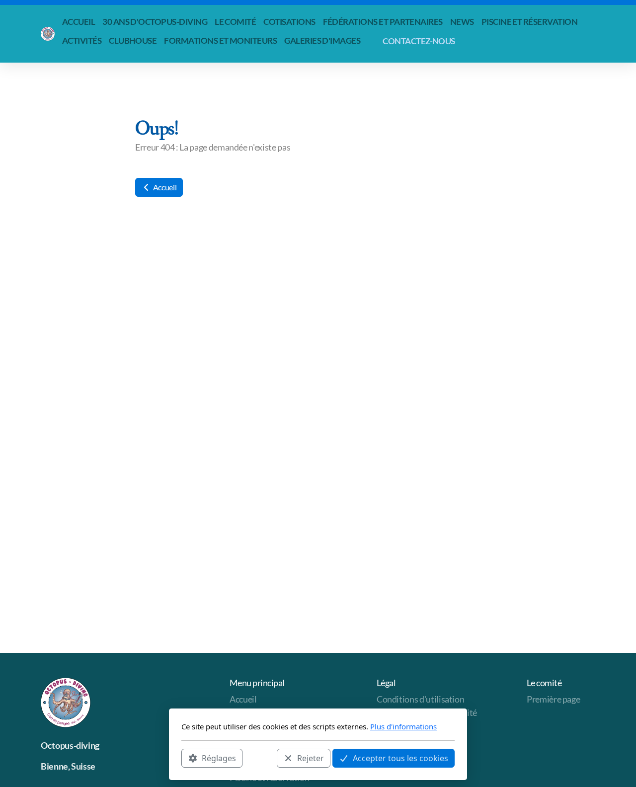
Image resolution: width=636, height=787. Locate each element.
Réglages (219, 757)
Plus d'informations (403, 726)
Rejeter (310, 757)
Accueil (164, 187)
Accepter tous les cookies (400, 757)
